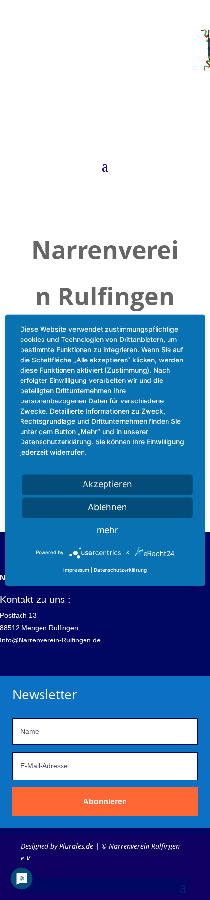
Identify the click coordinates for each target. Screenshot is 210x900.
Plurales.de (76, 846)
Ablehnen (107, 507)
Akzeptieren (107, 484)
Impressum (76, 570)
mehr (107, 530)
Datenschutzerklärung (120, 570)
